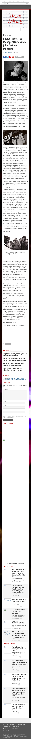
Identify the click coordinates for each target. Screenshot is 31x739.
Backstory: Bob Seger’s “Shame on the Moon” (19, 600)
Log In (22, 1)
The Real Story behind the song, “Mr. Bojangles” (18, 611)
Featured (8, 344)
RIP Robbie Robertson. (18, 622)
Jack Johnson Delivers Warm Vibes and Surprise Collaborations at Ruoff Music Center (19, 663)
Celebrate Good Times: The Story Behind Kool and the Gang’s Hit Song (19, 633)
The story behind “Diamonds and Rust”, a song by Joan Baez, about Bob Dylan (19, 588)
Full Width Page (21, 724)
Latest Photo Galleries (9, 644)
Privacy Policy (6, 726)
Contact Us (12, 724)
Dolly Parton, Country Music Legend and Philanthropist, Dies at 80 (15, 354)
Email (4, 405)
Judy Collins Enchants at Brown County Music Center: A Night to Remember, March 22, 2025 (19, 573)
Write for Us (6, 730)
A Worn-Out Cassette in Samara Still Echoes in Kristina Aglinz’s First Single (14, 359)
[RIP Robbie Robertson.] (7, 625)
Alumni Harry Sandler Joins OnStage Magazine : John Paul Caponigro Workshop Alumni (15, 378)
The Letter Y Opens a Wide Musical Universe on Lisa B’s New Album (13, 364)
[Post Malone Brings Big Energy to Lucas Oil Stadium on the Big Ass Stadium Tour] (7, 677)
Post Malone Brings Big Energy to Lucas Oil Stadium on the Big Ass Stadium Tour (19, 677)
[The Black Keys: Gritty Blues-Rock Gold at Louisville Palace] (7, 707)
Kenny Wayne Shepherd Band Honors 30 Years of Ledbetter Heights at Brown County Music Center (19, 692)
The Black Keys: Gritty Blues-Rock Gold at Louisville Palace (18, 706)
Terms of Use (11, 1)
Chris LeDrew (8, 52)
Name (5, 401)
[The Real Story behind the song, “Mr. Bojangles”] (7, 612)
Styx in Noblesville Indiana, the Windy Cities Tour (19, 648)
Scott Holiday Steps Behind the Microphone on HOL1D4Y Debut (12, 369)
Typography (15, 728)
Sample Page (15, 726)
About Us (5, 1)
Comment (6, 389)
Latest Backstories (8, 566)
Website (5, 410)
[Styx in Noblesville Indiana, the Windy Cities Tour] (7, 650)
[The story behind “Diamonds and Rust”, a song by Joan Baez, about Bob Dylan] (7, 588)
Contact (18, 1)
